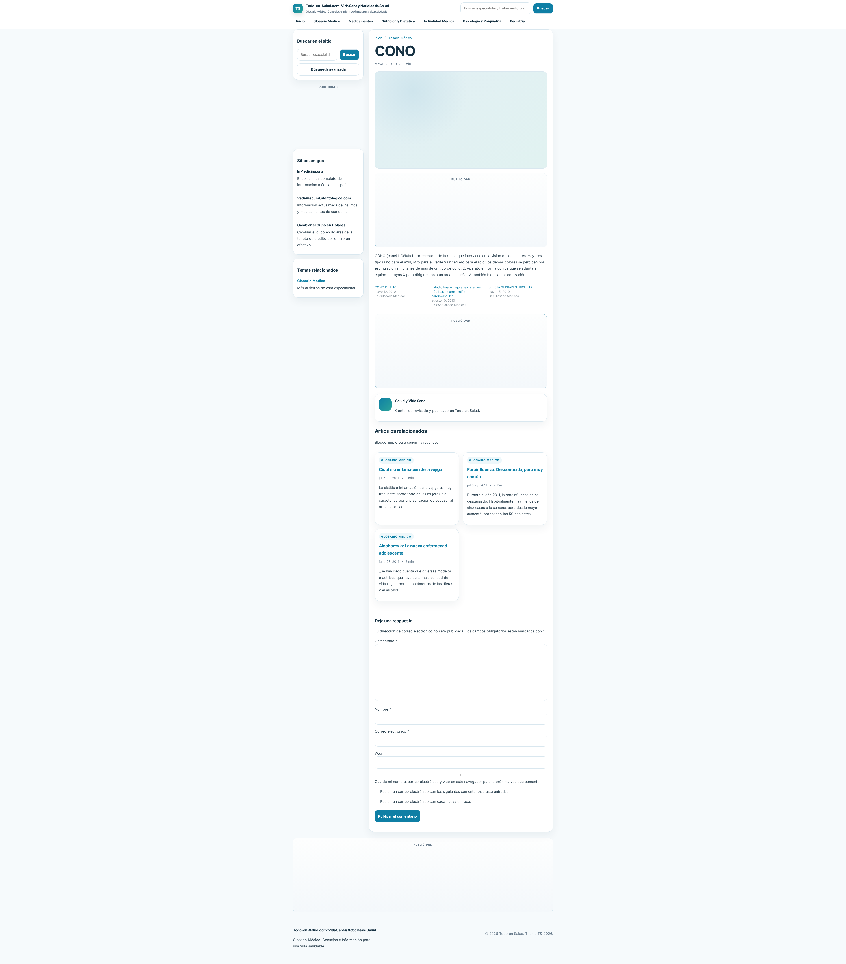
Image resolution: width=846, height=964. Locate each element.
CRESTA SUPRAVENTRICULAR (510, 287)
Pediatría (517, 21)
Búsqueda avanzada (328, 69)
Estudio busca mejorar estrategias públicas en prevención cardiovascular (456, 291)
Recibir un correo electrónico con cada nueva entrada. (425, 801)
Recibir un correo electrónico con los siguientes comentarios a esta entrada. (444, 791)
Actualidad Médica (438, 21)
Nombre (383, 709)
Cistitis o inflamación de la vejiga (410, 469)
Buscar (543, 8)
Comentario (386, 641)
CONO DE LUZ (385, 287)
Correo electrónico (392, 731)
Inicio (300, 21)
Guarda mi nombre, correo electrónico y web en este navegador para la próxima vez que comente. (457, 781)
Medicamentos (361, 21)
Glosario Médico (326, 21)
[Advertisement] (328, 117)
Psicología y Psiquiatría (482, 21)
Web (378, 753)
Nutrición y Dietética (398, 21)
